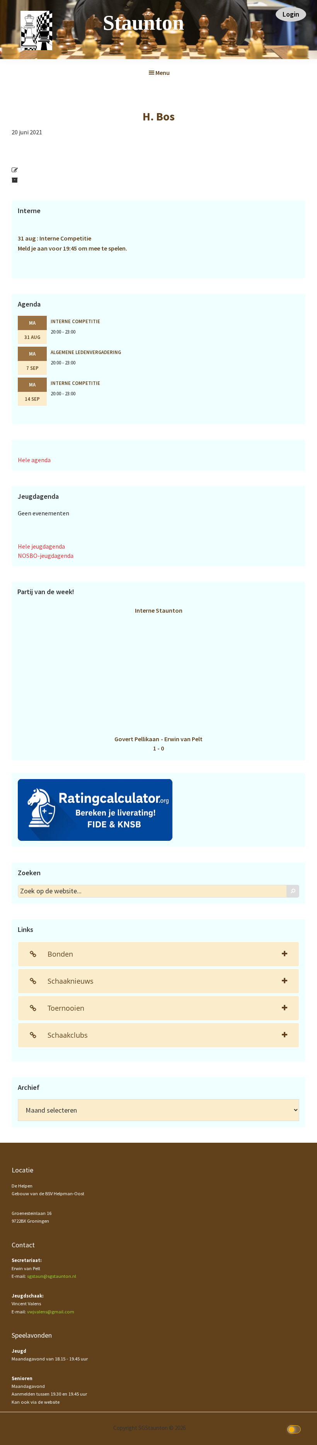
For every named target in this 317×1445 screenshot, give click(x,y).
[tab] (158, 954)
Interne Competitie (75, 321)
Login (291, 14)
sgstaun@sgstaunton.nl (51, 1276)
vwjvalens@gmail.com (50, 1312)
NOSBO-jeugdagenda (45, 555)
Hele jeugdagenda (41, 546)
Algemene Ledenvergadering (86, 352)
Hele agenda (34, 460)
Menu (162, 72)
